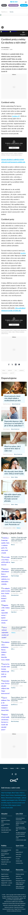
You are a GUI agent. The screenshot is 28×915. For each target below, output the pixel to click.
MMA (17, 850)
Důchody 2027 (19, 878)
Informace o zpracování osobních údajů (11, 905)
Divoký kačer (4, 864)
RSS (18, 768)
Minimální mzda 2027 (20, 880)
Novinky (11, 11)
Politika (3, 846)
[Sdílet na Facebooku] (9, 364)
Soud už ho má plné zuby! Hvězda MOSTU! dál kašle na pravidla (18, 665)
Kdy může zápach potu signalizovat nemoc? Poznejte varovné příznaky (12, 498)
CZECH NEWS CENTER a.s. (20, 894)
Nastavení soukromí (9, 907)
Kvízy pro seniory (5, 827)
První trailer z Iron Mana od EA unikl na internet (18, 557)
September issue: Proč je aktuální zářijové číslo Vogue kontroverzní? (19, 682)
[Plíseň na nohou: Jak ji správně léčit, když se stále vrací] (14, 439)
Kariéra (23, 768)
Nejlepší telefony (5, 876)
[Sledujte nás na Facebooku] (12, 774)
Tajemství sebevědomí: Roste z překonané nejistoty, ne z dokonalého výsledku (19, 570)
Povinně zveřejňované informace (14, 911)
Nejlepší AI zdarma (5, 878)
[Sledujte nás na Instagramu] (15, 774)
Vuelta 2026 (9, 807)
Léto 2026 (19, 814)
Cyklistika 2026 (19, 863)
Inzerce (12, 768)
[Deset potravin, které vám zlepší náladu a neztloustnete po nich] (14, 389)
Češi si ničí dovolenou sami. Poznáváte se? (13, 523)
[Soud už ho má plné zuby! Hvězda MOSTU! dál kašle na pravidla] (5, 670)
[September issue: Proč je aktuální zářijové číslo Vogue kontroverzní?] (5, 687)
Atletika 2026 (19, 861)
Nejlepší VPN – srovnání (6, 882)
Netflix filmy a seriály (5, 885)
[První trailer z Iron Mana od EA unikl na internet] (5, 561)
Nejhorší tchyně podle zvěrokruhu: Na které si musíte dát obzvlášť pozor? (18, 716)
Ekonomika (19, 870)
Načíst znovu (14, 147)
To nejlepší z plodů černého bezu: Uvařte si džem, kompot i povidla (18, 589)
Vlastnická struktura (18, 907)
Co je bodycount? (5, 832)
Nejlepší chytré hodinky (6, 880)
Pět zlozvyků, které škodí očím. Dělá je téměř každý (14, 473)
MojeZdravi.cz (4, 11)
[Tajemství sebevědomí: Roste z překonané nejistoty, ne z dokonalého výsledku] (5, 576)
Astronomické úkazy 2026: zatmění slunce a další (21, 829)
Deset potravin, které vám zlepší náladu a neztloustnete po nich (12, 398)
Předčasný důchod (20, 874)
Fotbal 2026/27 (19, 852)
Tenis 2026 (18, 856)
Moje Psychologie (6, 792)
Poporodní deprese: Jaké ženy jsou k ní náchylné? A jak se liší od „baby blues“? (13, 423)
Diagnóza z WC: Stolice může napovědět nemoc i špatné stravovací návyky (18, 606)
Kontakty (5, 768)
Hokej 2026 (18, 854)
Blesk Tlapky (15, 792)
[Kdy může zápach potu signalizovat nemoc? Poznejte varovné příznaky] (14, 487)
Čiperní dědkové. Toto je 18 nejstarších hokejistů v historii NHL (18, 699)
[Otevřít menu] (25, 2)
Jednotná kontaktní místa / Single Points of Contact (13, 909)
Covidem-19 (16, 116)
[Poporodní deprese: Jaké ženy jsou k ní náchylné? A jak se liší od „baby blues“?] (14, 414)
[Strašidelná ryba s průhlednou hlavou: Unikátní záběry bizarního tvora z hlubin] (5, 651)
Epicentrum (3, 818)
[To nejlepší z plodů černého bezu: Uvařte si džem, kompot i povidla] (5, 594)
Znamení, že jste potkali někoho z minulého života (21, 823)
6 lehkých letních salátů (21, 840)
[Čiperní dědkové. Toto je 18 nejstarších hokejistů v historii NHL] (5, 704)
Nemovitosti (9, 797)
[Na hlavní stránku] (14, 2)
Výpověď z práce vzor (6, 862)
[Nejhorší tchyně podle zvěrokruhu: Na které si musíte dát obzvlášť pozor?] (5, 722)
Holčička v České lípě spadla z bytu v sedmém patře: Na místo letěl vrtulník (19, 539)
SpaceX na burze (4, 874)
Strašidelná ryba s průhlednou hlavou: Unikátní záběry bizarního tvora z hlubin (19, 643)
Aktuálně (4, 814)
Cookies (22, 905)
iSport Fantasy (10, 795)
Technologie (5, 870)
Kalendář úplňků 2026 (6, 830)
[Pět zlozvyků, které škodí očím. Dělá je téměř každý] (14, 464)
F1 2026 (18, 858)
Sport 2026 (20, 846)
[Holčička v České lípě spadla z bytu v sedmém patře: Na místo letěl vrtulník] (5, 545)
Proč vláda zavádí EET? (6, 857)
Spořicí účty (18, 876)
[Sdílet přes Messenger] (19, 364)
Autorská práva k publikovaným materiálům (13, 901)
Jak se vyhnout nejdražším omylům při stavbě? (19, 628)
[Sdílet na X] (12, 364)
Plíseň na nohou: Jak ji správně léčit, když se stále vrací (12, 449)
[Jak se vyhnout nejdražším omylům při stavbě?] (6, 632)
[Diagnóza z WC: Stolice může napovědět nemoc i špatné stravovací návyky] (5, 614)
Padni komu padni (5, 859)
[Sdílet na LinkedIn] (15, 364)
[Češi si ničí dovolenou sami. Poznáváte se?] (14, 515)
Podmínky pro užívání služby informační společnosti (13, 903)
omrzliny (23, 253)
